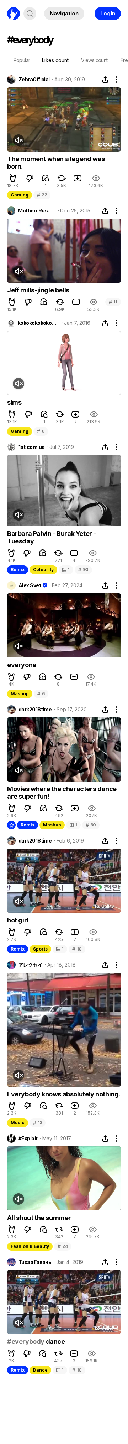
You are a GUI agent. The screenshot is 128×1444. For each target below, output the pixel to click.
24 (63, 1246)
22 (42, 195)
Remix (18, 569)
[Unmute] (18, 140)
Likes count (55, 60)
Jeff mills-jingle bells (38, 290)
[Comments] (45, 178)
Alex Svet (29, 585)
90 (83, 570)
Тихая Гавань (34, 1262)
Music (18, 1122)
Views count (94, 60)
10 (77, 949)
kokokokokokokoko (38, 323)
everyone (21, 665)
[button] (13, 178)
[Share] (105, 79)
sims (14, 402)
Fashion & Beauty (30, 1246)
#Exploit (28, 1138)
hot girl (17, 920)
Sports (40, 949)
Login (107, 13)
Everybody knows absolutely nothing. (63, 1094)
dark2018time (35, 709)
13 (37, 1123)
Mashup (20, 693)
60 (91, 825)
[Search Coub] (29, 13)
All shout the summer (39, 1218)
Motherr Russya (36, 210)
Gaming (19, 195)
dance (54, 1341)
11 (113, 302)
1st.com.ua (31, 447)
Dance (40, 1370)
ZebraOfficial (34, 79)
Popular (22, 60)
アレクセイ (30, 964)
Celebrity (43, 569)
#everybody (25, 1341)
